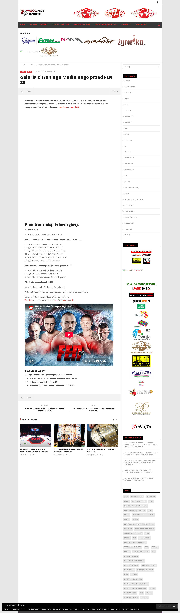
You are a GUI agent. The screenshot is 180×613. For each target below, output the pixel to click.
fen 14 (126, 515)
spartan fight (130, 593)
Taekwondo (129, 205)
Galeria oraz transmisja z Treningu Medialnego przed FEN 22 (52, 378)
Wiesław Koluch (131, 597)
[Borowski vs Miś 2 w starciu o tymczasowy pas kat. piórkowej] (35, 435)
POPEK (152, 588)
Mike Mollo (129, 570)
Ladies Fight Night (141, 551)
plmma (134, 574)
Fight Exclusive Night (144, 528)
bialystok (151, 496)
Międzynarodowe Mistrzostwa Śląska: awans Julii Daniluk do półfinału (141, 454)
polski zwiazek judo (133, 579)
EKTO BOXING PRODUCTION (134, 510)
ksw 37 (154, 547)
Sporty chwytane (39, 25)
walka (149, 593)
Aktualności (130, 87)
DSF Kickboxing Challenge (135, 506)
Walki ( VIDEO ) (131, 217)
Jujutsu (128, 140)
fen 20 (126, 519)
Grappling (129, 116)
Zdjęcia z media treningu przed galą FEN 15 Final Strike (49, 375)
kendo (126, 538)
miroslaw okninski (145, 570)
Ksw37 (126, 551)
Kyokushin (129, 170)
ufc (141, 593)
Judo (127, 134)
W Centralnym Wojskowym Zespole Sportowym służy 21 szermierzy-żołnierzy (140, 462)
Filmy (23, 72)
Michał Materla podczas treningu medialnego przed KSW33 (51, 385)
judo (147, 533)
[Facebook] (157, 2)
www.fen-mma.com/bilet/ (69, 107)
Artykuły (126, 25)
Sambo (127, 182)
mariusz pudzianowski (134, 561)
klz (134, 538)
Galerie (128, 110)
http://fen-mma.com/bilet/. (65, 300)
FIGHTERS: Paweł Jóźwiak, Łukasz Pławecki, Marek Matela (44, 408)
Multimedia (141, 25)
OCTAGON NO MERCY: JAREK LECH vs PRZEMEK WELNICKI (93, 408)
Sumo (127, 193)
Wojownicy (129, 223)
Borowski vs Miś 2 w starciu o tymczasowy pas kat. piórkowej (34, 450)
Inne (126, 128)
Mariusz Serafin (131, 565)
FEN (150, 510)
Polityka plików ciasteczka (131, 609)
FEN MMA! (128, 528)
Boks (127, 99)
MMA (29, 72)
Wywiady (128, 229)
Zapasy (128, 235)
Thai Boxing (130, 211)
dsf (151, 501)
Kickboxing (129, 158)
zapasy (145, 597)
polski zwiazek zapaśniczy (136, 584)
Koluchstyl (130, 164)
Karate (127, 152)
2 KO (126, 496)
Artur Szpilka (137, 496)
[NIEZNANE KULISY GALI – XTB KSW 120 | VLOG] (102, 435)
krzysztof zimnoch (132, 547)
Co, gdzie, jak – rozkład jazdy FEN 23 (42, 382)
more (113, 91)
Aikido (127, 81)
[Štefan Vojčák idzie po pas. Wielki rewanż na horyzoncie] (69, 435)
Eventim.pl (29, 300)
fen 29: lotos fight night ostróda (139, 524)
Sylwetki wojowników (106, 25)
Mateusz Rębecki (149, 565)
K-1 (126, 146)
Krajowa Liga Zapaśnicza (135, 542)
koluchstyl (144, 538)
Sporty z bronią (82, 25)
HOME (22, 25)
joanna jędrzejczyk (133, 533)
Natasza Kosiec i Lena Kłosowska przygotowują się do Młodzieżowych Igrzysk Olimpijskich (141, 444)
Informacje (129, 122)
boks (126, 501)
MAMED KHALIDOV (131, 556)
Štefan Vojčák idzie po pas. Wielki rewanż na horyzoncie (68, 450)
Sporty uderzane (60, 25)
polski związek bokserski (135, 588)
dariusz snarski (139, 501)
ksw (146, 547)
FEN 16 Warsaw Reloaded (143, 515)
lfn (153, 551)
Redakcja (49, 72)
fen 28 (135, 519)
